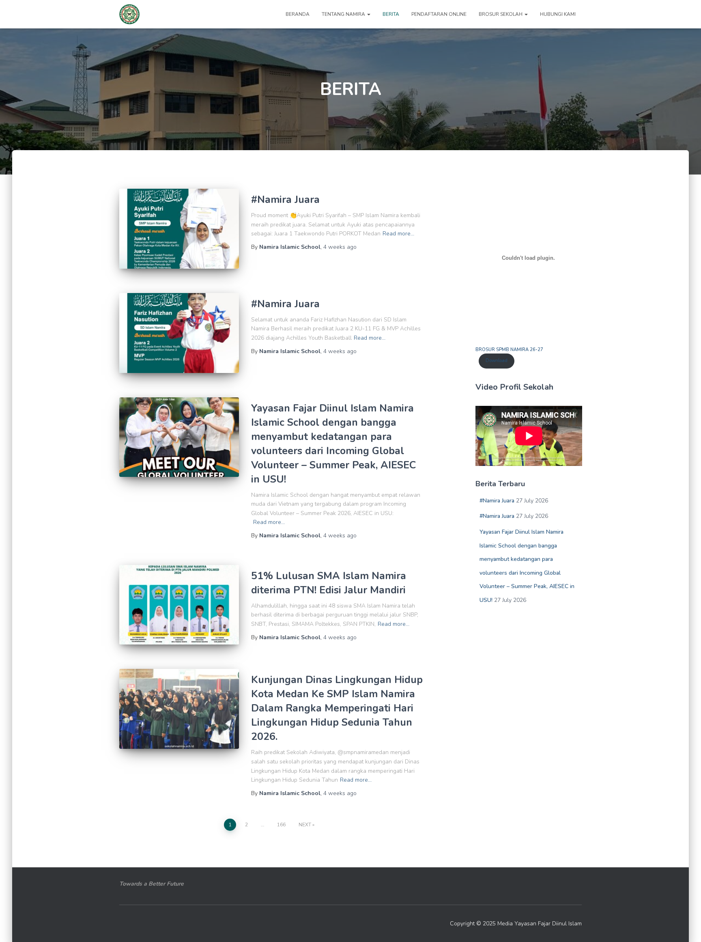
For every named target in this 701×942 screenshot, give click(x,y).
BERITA (391, 14)
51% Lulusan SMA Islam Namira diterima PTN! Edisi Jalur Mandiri (328, 583)
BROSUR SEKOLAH (501, 14)
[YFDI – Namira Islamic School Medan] (129, 14)
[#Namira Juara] (179, 229)
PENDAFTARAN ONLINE (439, 14)
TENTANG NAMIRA (344, 14)
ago (340, 247)
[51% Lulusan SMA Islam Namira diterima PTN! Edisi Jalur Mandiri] (179, 605)
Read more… (398, 233)
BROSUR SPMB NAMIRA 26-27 (509, 350)
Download (496, 361)
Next (305, 824)
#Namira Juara (285, 200)
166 (281, 824)
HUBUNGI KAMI (558, 14)
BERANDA (298, 14)
